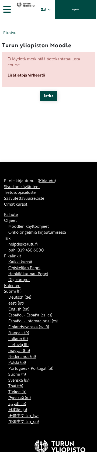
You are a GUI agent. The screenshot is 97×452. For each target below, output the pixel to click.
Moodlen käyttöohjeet (28, 226)
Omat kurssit (15, 204)
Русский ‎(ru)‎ (19, 398)
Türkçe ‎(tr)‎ (17, 392)
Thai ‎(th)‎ (15, 386)
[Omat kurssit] (25, 9)
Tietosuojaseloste (20, 192)
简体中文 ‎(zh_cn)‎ (23, 421)
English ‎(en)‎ (18, 309)
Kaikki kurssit (20, 262)
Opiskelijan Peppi (24, 268)
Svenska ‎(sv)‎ (19, 380)
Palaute (11, 214)
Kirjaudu (75, 9)
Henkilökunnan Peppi (28, 274)
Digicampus (19, 279)
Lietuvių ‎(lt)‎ (18, 344)
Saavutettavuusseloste (24, 198)
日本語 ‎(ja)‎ (17, 409)
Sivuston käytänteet (22, 186)
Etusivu (9, 33)
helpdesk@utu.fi (23, 244)
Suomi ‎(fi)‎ (13, 291)
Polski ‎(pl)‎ (17, 362)
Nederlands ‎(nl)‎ (22, 356)
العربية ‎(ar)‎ (17, 403)
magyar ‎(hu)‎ (19, 350)
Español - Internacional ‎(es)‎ (33, 321)
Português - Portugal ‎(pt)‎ (30, 368)
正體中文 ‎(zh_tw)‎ (23, 415)
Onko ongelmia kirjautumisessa (37, 232)
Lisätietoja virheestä (26, 75)
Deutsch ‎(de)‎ (19, 297)
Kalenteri (12, 285)
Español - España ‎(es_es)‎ (30, 315)
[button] (45, 9)
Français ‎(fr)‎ (18, 333)
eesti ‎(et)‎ (16, 303)
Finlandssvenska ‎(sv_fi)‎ (28, 327)
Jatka (49, 96)
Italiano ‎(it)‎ (18, 338)
